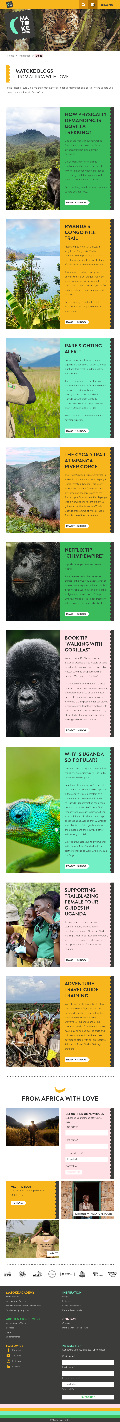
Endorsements (13, 1336)
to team (17, 1203)
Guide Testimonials (71, 1305)
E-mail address (74, 1153)
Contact (66, 1323)
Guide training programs (17, 1310)
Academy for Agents (16, 1301)
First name (71, 1126)
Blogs (65, 1296)
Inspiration (24, 55)
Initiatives (66, 1301)
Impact (9, 1332)
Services (10, 1327)
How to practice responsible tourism (23, 1305)
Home (10, 55)
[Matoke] (9, 4)
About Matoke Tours (16, 1323)
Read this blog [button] (76, 202)
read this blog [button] (76, 322)
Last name (71, 1140)
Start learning (12, 1296)
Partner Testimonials (72, 1310)
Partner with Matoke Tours (75, 1327)
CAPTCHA (71, 1166)
